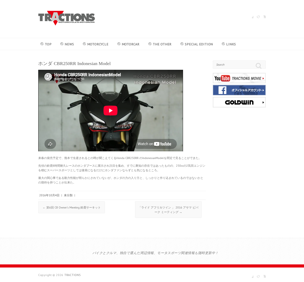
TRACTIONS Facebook (250, 15)
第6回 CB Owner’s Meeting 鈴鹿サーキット (72, 207)
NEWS (69, 44)
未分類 (68, 195)
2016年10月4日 (49, 195)
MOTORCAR (131, 44)
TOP (48, 44)
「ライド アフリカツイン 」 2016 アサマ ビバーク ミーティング (168, 210)
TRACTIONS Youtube (263, 15)
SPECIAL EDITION (199, 44)
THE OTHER (162, 44)
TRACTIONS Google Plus (256, 15)
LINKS (231, 44)
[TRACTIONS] (66, 19)
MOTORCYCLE (98, 44)
